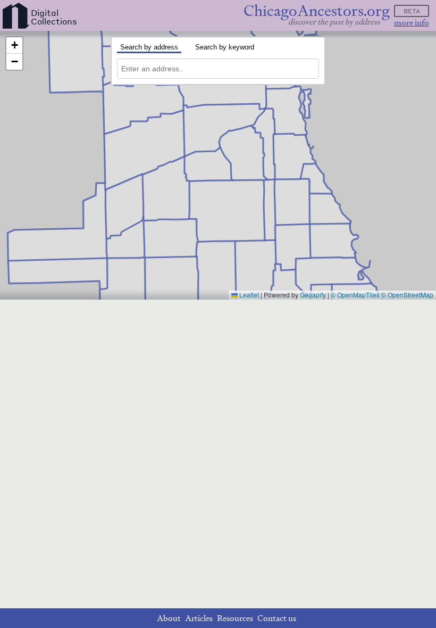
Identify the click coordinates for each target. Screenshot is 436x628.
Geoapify (313, 294)
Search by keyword (224, 47)
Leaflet (248, 294)
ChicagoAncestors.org (317, 10)
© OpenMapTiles (355, 294)
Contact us (276, 618)
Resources (235, 618)
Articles (199, 618)
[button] (14, 45)
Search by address (149, 47)
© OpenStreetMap (407, 294)
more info (411, 22)
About (169, 618)
